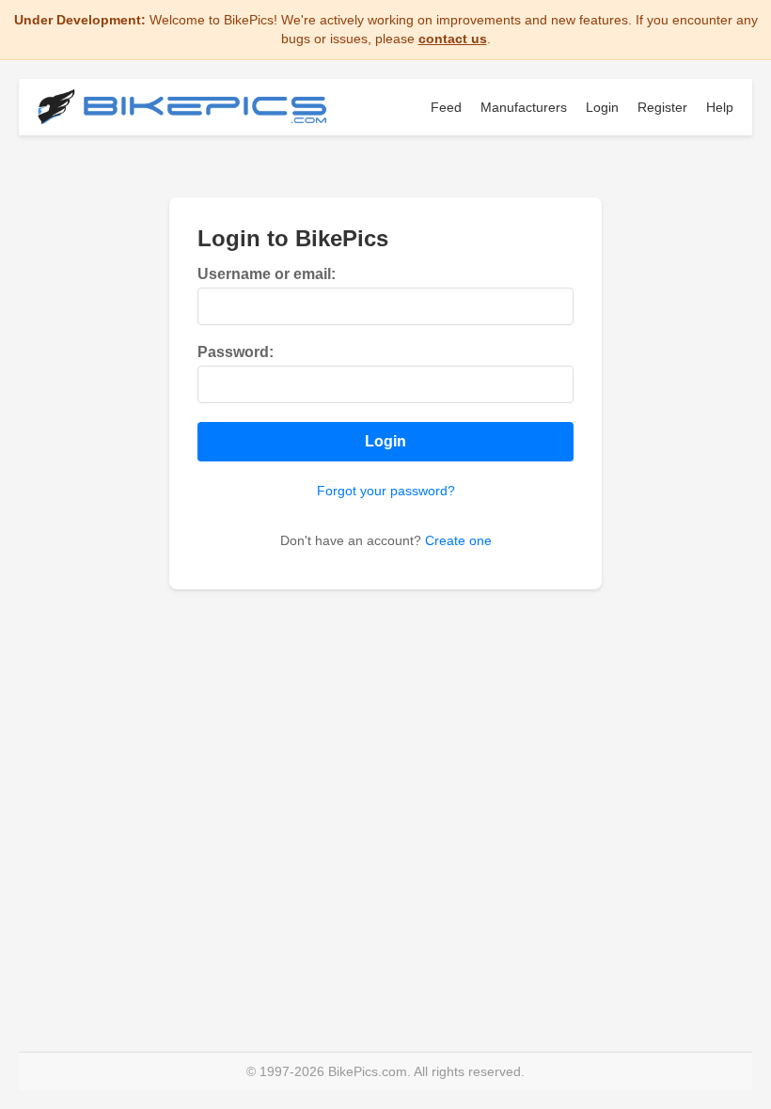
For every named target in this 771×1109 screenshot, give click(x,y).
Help (719, 107)
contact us (452, 38)
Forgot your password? (386, 490)
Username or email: (266, 274)
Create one (458, 540)
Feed (446, 107)
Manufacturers (523, 107)
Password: (235, 352)
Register (662, 107)
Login (602, 107)
